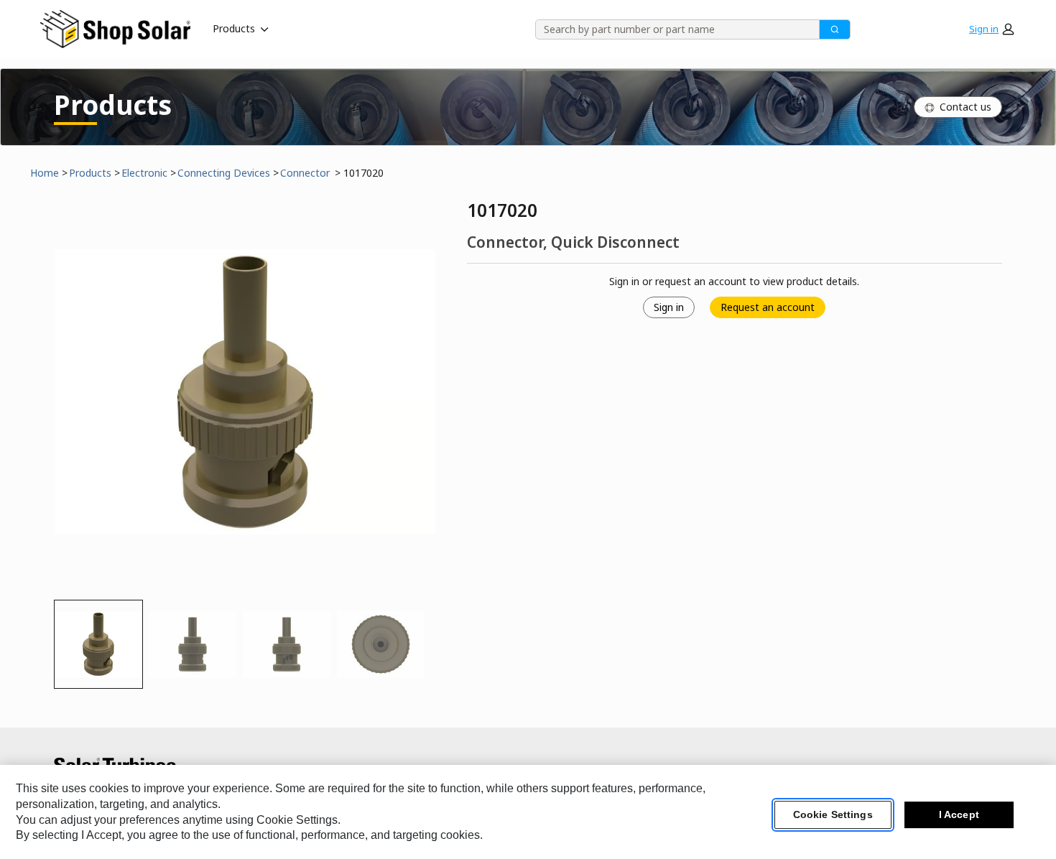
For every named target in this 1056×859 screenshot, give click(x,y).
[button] (991, 28)
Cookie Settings (833, 815)
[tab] (98, 644)
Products (234, 28)
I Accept (959, 815)
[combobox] (672, 29)
